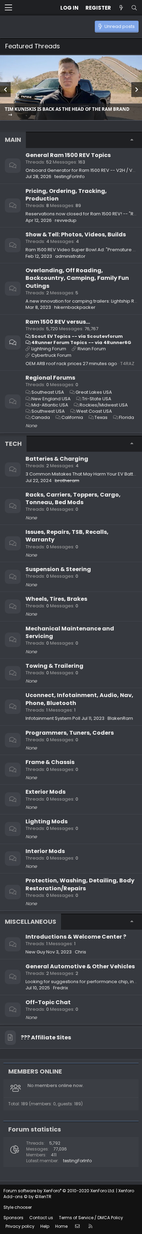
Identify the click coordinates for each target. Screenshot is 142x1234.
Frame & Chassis (50, 762)
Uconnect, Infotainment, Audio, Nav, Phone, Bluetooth (79, 699)
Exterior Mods (45, 792)
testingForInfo (69, 176)
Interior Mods (45, 851)
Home (61, 1226)
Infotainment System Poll (53, 718)
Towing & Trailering (54, 666)
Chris (80, 952)
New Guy (35, 952)
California (72, 417)
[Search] (134, 7)
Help (44, 1226)
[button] (8, 8)
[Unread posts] (121, 7)
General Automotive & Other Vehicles (80, 966)
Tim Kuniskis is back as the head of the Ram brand (67, 109)
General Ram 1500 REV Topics (68, 155)
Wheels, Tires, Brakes (56, 599)
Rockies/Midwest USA (104, 405)
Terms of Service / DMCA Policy (91, 1218)
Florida (126, 417)
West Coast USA (94, 411)
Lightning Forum (48, 348)
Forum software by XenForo (59, 1191)
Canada (40, 417)
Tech (13, 443)
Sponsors (13, 1218)
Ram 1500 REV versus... (58, 322)
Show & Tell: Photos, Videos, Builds (76, 234)
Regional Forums (50, 378)
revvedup (66, 220)
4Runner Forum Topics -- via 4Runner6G (81, 342)
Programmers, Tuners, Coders (70, 733)
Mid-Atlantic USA (49, 405)
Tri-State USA (96, 398)
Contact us (41, 1218)
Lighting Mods (47, 821)
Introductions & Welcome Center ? (76, 937)
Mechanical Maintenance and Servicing (70, 632)
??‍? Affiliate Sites (46, 1037)
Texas (101, 417)
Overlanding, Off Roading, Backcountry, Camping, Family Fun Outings (77, 278)
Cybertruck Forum (51, 355)
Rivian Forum (92, 348)
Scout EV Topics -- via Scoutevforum (77, 336)
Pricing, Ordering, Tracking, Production (66, 195)
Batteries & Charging (57, 459)
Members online (35, 1071)
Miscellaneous (30, 921)
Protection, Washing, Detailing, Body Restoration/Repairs (80, 884)
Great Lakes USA (93, 392)
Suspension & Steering (58, 569)
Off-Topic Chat (48, 1002)
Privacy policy (20, 1226)
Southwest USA (48, 411)
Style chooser (17, 1207)
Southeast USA (47, 392)
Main (13, 139)
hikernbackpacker (74, 307)
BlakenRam (120, 718)
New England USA (51, 398)
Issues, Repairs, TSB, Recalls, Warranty (67, 535)
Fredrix (60, 988)
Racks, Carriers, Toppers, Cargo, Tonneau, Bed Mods (73, 498)
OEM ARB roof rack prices (54, 363)
